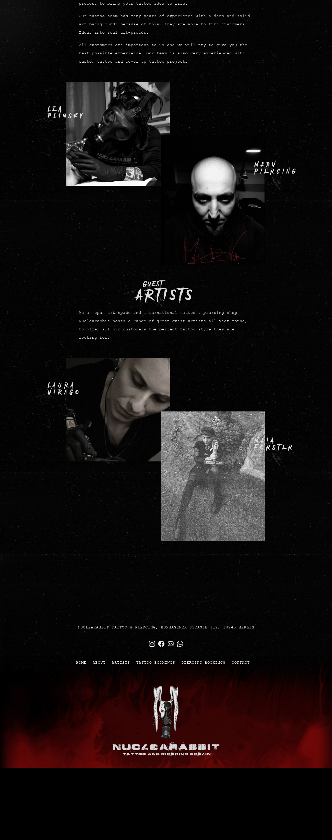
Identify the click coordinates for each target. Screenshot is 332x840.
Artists (121, 700)
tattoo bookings (155, 700)
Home (81, 700)
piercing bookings (203, 700)
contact (241, 700)
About (99, 700)
